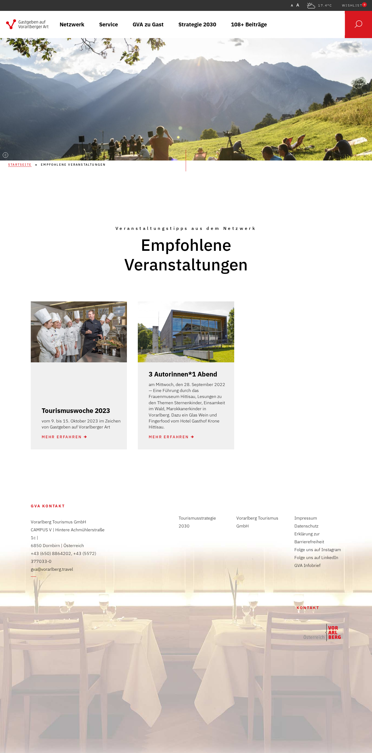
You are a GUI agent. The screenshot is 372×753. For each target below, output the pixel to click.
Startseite (20, 164)
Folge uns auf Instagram (317, 549)
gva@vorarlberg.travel (52, 569)
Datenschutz (306, 526)
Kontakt (308, 607)
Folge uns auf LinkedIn (316, 557)
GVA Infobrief (307, 565)
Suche (358, 24)
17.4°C (325, 5)
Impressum (305, 518)
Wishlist (353, 5)
